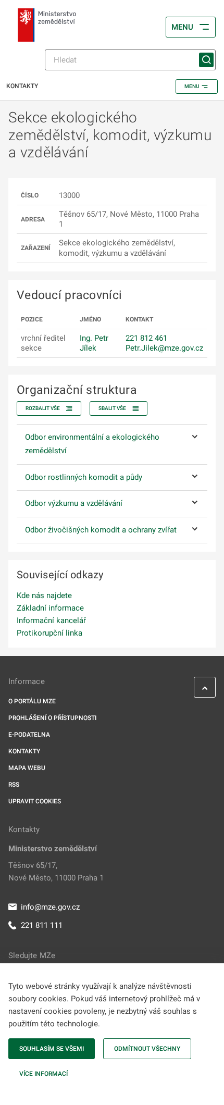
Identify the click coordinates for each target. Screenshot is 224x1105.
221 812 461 (146, 338)
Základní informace (50, 608)
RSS (13, 784)
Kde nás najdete (44, 595)
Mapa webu (26, 768)
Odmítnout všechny (147, 1048)
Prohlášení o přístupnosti (52, 718)
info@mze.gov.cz (50, 907)
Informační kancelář (51, 620)
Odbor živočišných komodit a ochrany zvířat (101, 530)
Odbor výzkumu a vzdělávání (73, 503)
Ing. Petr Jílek (94, 343)
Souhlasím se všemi (51, 1048)
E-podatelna (29, 734)
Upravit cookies (34, 801)
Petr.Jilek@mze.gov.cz (164, 348)
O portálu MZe (32, 701)
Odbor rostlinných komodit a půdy (83, 477)
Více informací (43, 1073)
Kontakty (24, 751)
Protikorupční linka (49, 633)
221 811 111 (42, 925)
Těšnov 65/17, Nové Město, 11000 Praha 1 (56, 872)
